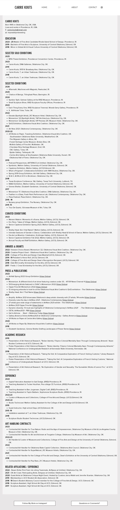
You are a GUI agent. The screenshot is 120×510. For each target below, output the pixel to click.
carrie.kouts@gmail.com (17, 30)
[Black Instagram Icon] (102, 7)
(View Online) (45, 276)
